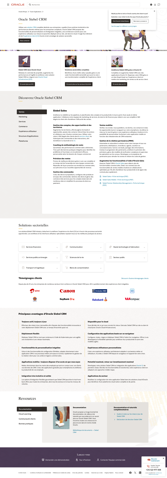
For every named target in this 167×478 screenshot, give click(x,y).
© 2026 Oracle (22, 472)
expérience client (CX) (31, 36)
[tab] (32, 112)
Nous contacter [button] (24, 40)
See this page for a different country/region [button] (124, 26)
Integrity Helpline (109, 472)
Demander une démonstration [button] (57, 460)
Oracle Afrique (23, 12)
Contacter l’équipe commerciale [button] (112, 460)
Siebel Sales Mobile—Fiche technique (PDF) (118, 180)
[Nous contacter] (159, 4)
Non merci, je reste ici (140, 21)
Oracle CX (139, 365)
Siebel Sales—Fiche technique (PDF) (115, 176)
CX (74, 141)
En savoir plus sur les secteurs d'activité (78, 84)
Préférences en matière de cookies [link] (61, 472)
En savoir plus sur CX (119, 84)
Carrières (87, 472)
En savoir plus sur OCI (26, 84)
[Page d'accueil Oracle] (18, 4)
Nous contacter (119, 472)
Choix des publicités (77, 472)
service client (84, 136)
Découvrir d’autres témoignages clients (134, 278)
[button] (8, 4)
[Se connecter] (155, 4)
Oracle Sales (120, 163)
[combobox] (83, 4)
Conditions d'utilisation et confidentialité (40, 472)
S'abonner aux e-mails (97, 472)
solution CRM (31, 27)
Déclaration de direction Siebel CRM (129, 419)
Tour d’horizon (85, 460)
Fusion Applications (35, 12)
